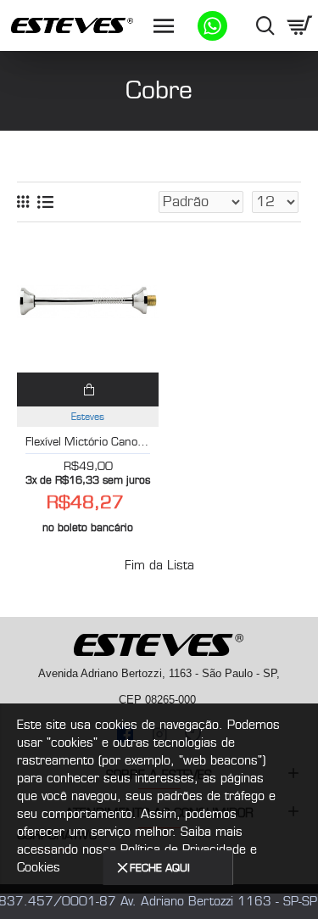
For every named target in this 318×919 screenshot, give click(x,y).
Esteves (87, 417)
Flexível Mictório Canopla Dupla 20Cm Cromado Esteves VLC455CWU (87, 442)
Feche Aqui (160, 867)
